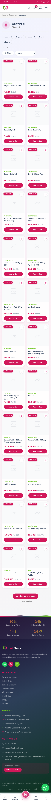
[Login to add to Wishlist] (21, 61)
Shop (36, 800)
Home (4, 15)
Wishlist (15, 800)
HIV (40, 37)
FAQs (4, 700)
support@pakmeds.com (14, 748)
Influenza (7, 42)
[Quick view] (21, 77)
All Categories (7, 692)
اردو (40, 8)
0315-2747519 (11, 743)
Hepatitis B (31, 37)
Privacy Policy (10, 789)
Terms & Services (24, 789)
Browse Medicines (9, 677)
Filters (9, 53)
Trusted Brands (8, 688)
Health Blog (6, 696)
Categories (12, 15)
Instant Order (7, 681)
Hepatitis (19, 37)
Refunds (34, 789)
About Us (5, 703)
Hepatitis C (8, 37)
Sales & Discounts (9, 684)
